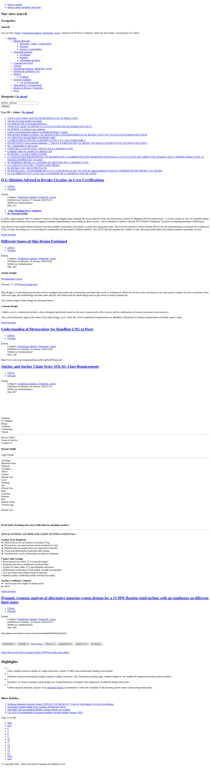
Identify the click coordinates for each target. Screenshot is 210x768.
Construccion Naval (23, 63)
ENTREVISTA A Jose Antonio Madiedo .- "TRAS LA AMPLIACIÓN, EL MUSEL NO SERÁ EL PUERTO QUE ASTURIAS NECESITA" (77, 143)
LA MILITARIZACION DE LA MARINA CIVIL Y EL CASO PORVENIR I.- (46, 140)
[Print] (10, 186)
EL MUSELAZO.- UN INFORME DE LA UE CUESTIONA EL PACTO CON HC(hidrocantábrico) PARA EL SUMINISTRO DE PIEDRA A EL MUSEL (84, 170)
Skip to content (14, 4)
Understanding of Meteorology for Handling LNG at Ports (47, 329)
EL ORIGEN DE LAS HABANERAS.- (27, 123)
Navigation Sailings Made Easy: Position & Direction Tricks (36, 707)
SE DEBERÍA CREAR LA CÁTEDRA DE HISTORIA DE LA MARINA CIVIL (48, 162)
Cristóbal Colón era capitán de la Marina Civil (29, 151)
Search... (5, 102)
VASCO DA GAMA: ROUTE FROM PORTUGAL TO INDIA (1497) (42, 118)
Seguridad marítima (23, 52)
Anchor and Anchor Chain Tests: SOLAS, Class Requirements (50, 366)
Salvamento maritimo (30, 60)
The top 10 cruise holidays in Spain (24, 121)
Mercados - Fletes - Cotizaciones (35, 43)
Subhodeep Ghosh (13, 279)
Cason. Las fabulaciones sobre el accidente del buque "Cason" (37, 132)
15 (8, 753)
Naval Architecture (28, 284)
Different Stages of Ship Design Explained (34, 241)
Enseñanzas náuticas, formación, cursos (41, 33)
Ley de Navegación (29, 82)
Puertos (17, 74)
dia (11, 210)
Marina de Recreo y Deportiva (28, 88)
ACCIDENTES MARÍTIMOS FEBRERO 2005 (31, 137)
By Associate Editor (17, 213)
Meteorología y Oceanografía (28, 85)
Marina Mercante (22, 41)
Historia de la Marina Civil (26, 71)
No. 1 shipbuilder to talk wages (22, 146)
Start (9, 723)
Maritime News (22, 210)
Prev (9, 725)
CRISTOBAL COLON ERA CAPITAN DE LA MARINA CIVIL (40, 148)
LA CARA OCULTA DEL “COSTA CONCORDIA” (33, 165)
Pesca (16, 90)
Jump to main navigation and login (24, 7)
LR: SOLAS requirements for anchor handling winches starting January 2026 (45, 712)
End (9, 759)
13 (8, 747)
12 (8, 745)
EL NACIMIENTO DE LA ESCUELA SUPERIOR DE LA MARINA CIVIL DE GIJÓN (52, 173)
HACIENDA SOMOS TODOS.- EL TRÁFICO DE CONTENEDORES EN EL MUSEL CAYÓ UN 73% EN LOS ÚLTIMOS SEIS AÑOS (77, 135)
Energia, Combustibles (31, 49)
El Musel (24, 77)
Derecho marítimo (22, 79)
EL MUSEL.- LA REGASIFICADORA (27, 154)
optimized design (55, 687)
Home (18, 33)
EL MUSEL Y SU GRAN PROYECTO (27, 168)
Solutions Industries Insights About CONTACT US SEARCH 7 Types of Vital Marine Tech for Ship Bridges (60, 704)
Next (9, 756)
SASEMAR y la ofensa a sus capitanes (26, 129)
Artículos (11, 38)
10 (8, 739)
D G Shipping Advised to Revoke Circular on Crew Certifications (52, 180)
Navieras (24, 46)
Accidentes (25, 54)
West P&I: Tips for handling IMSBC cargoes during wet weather (38, 709)
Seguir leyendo (8, 234)
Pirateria (24, 57)
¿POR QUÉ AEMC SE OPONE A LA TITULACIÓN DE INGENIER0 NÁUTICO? (49, 126)
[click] (21, 96)
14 (8, 750)
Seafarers (37, 210)
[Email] (11, 189)
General (17, 66)
